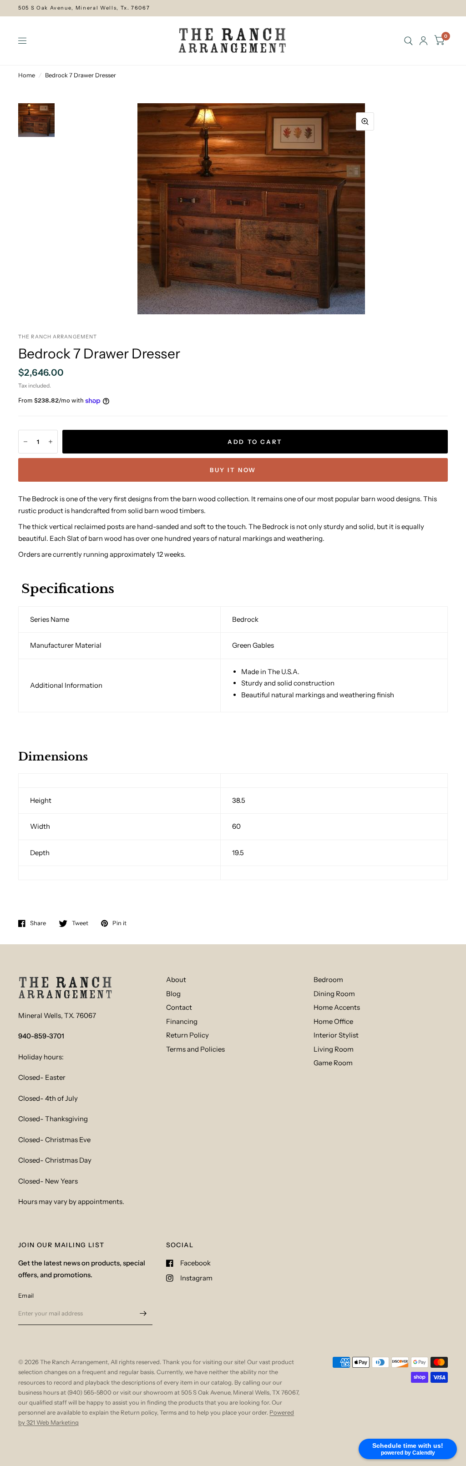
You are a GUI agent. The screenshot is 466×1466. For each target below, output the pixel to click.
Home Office (333, 1021)
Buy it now (233, 470)
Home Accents (337, 1007)
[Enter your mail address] (143, 1313)
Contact (179, 1007)
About (176, 979)
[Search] (408, 40)
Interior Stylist (336, 1035)
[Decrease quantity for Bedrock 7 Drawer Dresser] (25, 441)
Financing (182, 1021)
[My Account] (423, 40)
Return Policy (187, 1035)
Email (26, 1295)
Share (38, 923)
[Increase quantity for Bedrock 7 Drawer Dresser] (50, 441)
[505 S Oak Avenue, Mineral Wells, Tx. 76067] (233, 8)
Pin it (119, 923)
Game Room (333, 1062)
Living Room (334, 1049)
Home (26, 75)
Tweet (80, 923)
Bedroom (328, 979)
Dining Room (334, 993)
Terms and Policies (195, 1049)
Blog (173, 993)
